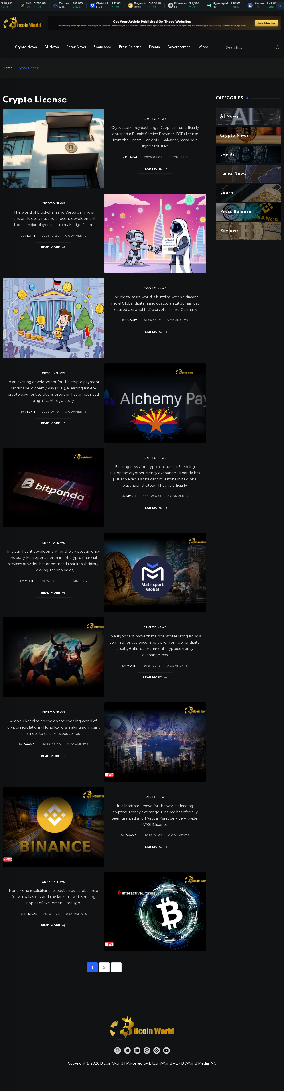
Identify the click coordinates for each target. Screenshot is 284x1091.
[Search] (278, 47)
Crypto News (26, 47)
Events (154, 47)
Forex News (76, 47)
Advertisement (179, 47)
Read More (152, 168)
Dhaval (131, 157)
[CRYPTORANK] (280, 5)
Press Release (130, 47)
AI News (51, 47)
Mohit (30, 235)
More (203, 47)
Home (8, 68)
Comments (178, 157)
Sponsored (102, 47)
